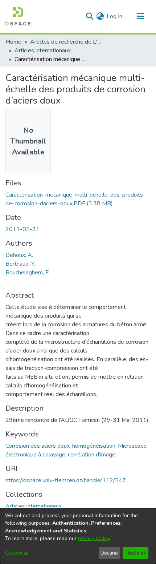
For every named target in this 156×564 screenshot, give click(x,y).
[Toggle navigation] (140, 16)
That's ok (135, 552)
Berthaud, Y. (20, 264)
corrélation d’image (91, 455)
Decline (109, 552)
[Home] (17, 16)
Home (13, 42)
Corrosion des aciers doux (37, 446)
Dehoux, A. (19, 255)
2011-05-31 (22, 229)
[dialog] (78, 536)
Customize (17, 552)
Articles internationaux (43, 51)
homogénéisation (93, 446)
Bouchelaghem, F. (27, 273)
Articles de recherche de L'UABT (66, 42)
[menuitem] (99, 16)
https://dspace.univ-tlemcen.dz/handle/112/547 (65, 480)
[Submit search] (89, 16)
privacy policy (93, 538)
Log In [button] (115, 16)
